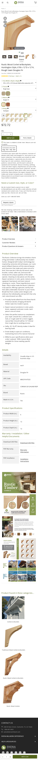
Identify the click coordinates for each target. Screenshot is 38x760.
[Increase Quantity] (10, 134)
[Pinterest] (15, 752)
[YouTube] (11, 752)
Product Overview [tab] (8, 239)
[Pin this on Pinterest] (5, 18)
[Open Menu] (2, 2)
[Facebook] (3, 752)
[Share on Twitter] (5, 26)
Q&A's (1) (19, 76)
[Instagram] (7, 752)
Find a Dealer (27, 138)
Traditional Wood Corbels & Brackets (13, 650)
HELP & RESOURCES (8, 741)
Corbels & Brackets (13, 622)
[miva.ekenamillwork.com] (19, 2)
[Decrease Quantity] (3, 134)
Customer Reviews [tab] (8, 243)
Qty (2, 131)
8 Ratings (11, 76)
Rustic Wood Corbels (13, 706)
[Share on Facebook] (5, 22)
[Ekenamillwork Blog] (20, 752)
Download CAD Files (27, 443)
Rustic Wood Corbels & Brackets (13, 678)
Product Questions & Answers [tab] (13, 246)
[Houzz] (24, 752)
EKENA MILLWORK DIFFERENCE (12, 736)
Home (3, 8)
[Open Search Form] (7, 2)
